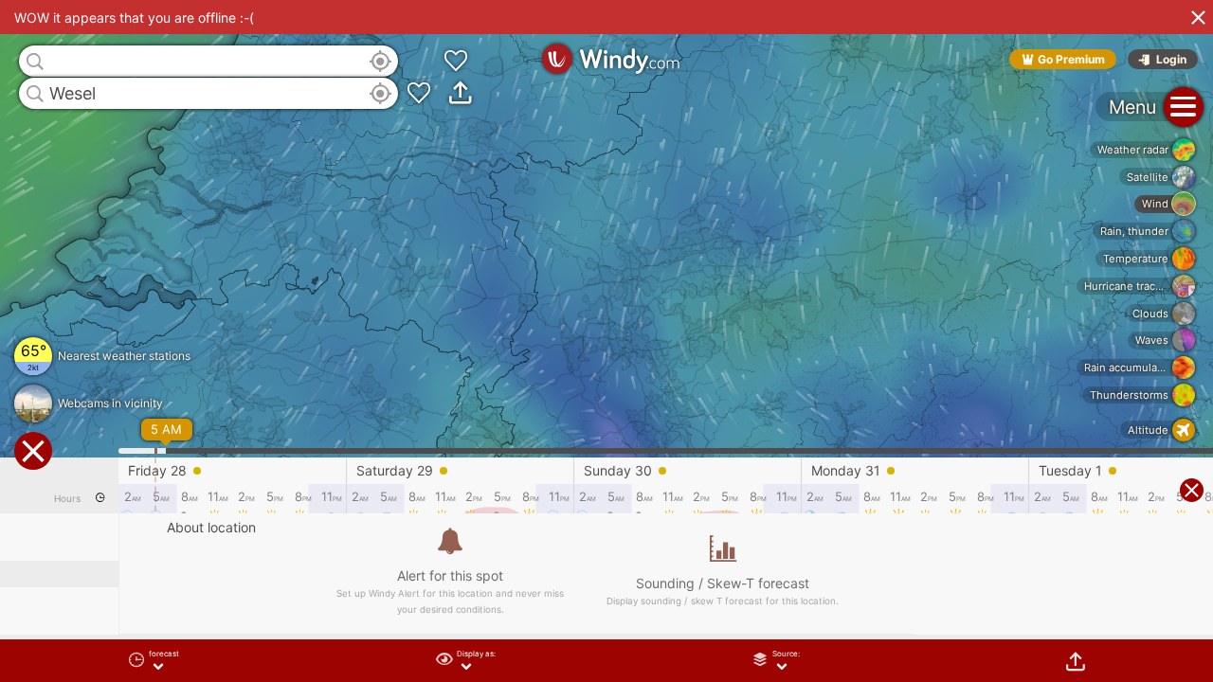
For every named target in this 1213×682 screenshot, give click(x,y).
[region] (606, 341)
